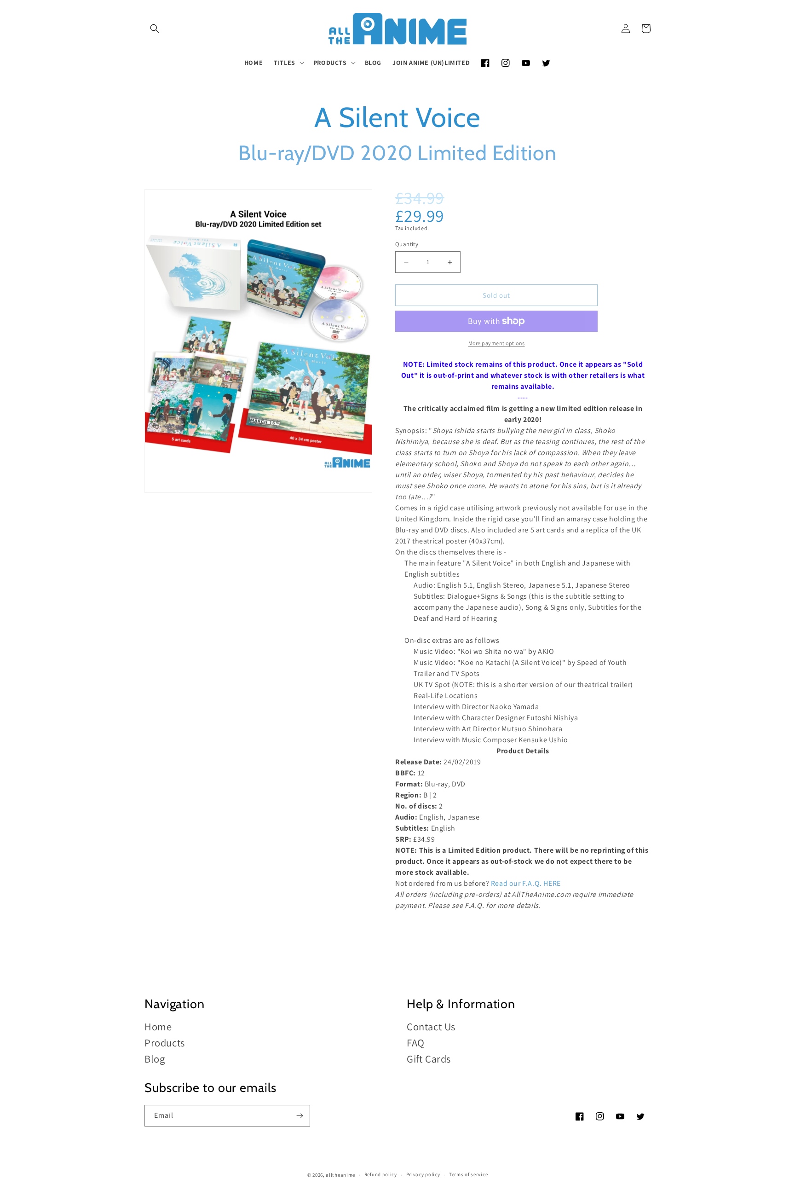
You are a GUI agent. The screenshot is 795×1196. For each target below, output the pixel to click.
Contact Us (431, 1027)
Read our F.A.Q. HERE (526, 883)
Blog (154, 1058)
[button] (154, 28)
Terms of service (468, 1174)
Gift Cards (429, 1058)
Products (164, 1042)
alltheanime (340, 1175)
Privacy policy (423, 1174)
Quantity (406, 244)
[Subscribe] (299, 1116)
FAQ (416, 1042)
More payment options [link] (496, 343)
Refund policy (380, 1174)
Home (158, 1027)
